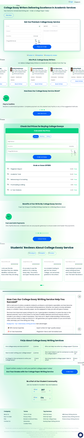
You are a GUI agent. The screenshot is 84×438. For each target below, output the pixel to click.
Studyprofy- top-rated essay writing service (21, 324)
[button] (40, 109)
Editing (48, 136)
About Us (6, 414)
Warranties (27, 421)
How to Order (8, 417)
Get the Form (42, 113)
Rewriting (42, 136)
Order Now (69, 372)
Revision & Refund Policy (30, 419)
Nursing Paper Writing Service (51, 421)
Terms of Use (27, 414)
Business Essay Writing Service (70, 417)
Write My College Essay (49, 419)
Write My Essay (47, 414)
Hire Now (9, 15)
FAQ (5, 419)
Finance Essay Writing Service (70, 419)
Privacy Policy (27, 417)
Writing (36, 136)
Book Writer (13, 84)
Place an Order (42, 47)
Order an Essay (42, 157)
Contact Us (7, 421)
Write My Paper (47, 417)
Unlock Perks (42, 239)
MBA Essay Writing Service (69, 414)
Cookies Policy (28, 423)
